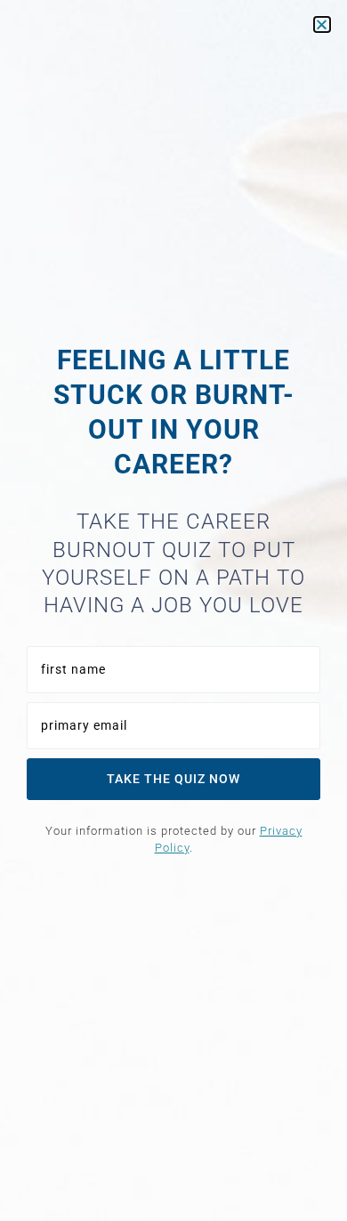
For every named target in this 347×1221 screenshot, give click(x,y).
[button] (322, 24)
